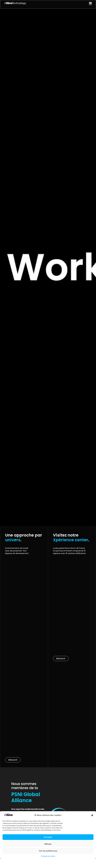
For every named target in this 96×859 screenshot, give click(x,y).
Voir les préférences (48, 851)
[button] (92, 815)
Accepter (48, 837)
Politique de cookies (48, 856)
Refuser (48, 844)
